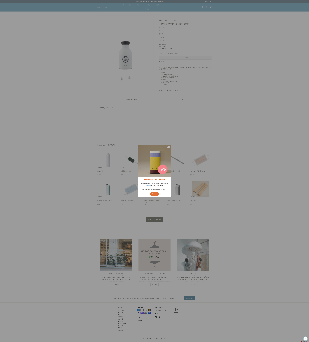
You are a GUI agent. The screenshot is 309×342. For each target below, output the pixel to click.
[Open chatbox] (305, 338)
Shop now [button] (154, 194)
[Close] (169, 147)
